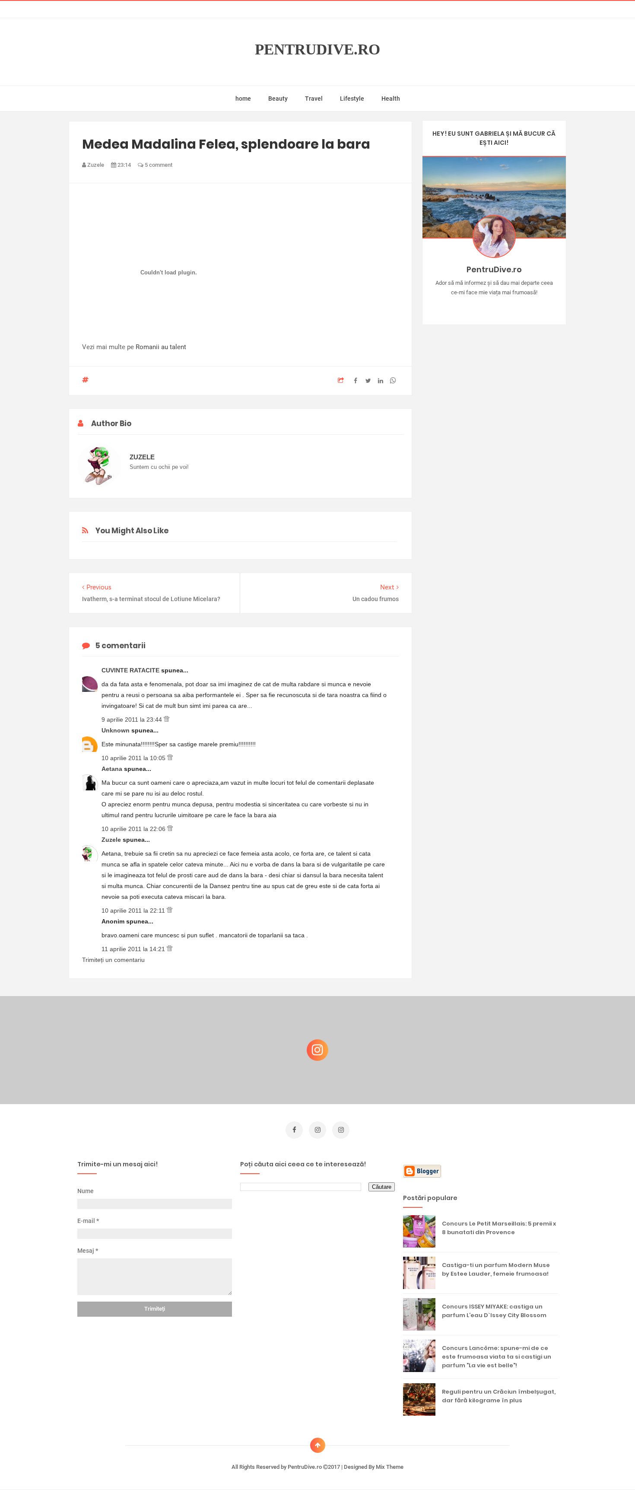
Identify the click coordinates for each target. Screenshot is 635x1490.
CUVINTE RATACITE (131, 670)
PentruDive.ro (317, 49)
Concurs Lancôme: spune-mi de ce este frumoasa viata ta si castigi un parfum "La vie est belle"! (496, 1356)
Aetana (113, 768)
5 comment (157, 165)
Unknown (116, 730)
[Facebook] (519, 306)
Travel (314, 98)
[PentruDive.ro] (506, 306)
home (243, 98)
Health (390, 98)
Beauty (278, 98)
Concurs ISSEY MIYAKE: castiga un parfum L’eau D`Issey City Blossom (494, 1310)
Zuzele (112, 839)
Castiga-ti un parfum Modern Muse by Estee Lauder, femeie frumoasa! (496, 1269)
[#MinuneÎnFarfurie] (481, 306)
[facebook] (294, 1130)
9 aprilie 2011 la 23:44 (133, 719)
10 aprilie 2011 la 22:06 (134, 828)
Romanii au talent (161, 347)
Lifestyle (352, 98)
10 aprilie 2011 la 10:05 (134, 758)
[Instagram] (469, 306)
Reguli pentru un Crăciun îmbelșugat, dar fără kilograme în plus (499, 1396)
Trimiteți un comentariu (113, 959)
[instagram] (317, 1130)
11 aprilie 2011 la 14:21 (134, 949)
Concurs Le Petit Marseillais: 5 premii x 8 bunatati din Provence (499, 1227)
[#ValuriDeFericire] (494, 306)
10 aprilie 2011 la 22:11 (134, 910)
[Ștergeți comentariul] (166, 719)
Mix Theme (389, 1467)
